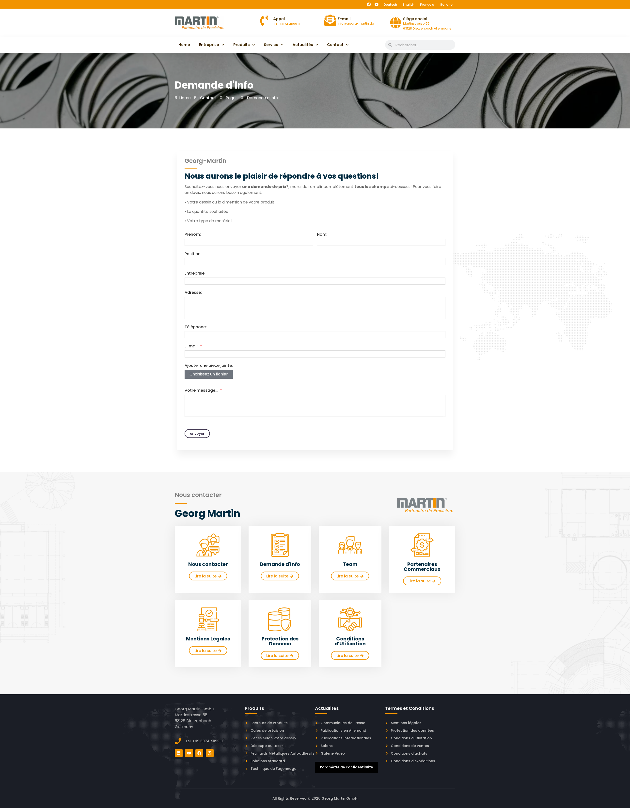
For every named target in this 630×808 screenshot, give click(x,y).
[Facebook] (369, 4)
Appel (279, 19)
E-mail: (191, 346)
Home (184, 44)
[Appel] (264, 20)
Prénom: (193, 234)
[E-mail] (330, 20)
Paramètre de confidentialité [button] (346, 767)
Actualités (303, 44)
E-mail (344, 19)
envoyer (197, 433)
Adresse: (193, 292)
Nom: (322, 234)
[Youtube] (376, 4)
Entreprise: (195, 273)
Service (271, 44)
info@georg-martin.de (356, 23)
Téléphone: (196, 327)
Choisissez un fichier (208, 374)
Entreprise (209, 44)
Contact (335, 44)
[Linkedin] (179, 753)
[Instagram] (210, 753)
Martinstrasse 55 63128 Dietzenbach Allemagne (427, 26)
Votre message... (201, 390)
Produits (241, 44)
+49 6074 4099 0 (286, 24)
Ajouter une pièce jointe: (209, 365)
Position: (193, 254)
